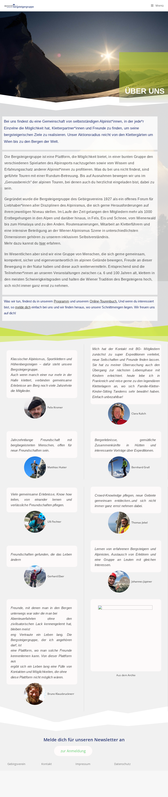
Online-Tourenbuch (103, 301)
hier (42, 243)
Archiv (131, 675)
